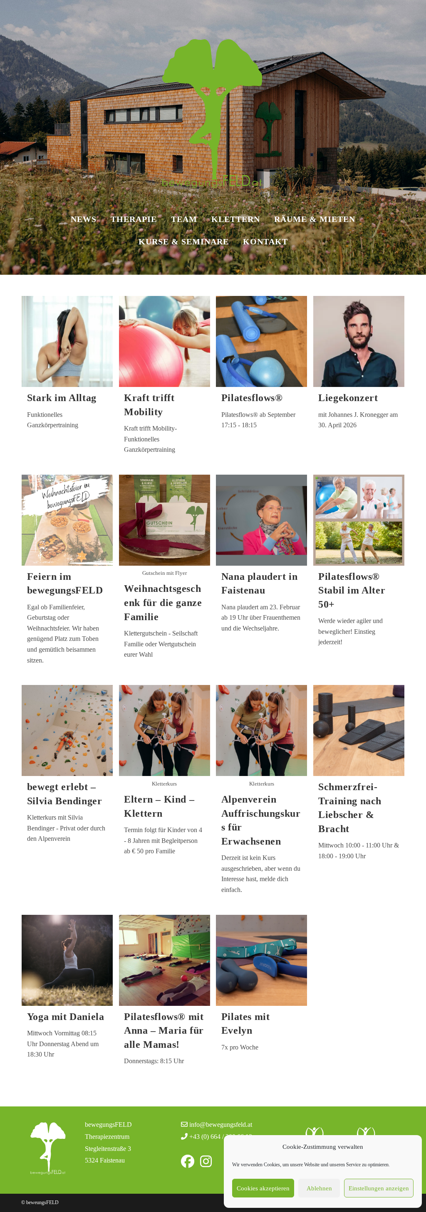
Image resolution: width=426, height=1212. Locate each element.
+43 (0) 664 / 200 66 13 (220, 1136)
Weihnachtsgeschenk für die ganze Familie (163, 602)
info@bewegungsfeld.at (220, 1124)
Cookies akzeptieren (263, 1188)
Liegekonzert (348, 397)
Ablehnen (319, 1188)
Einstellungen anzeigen (379, 1188)
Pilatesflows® (252, 397)
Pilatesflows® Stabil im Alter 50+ (351, 590)
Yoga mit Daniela (65, 1016)
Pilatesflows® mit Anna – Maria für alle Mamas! (164, 1030)
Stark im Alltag (62, 397)
